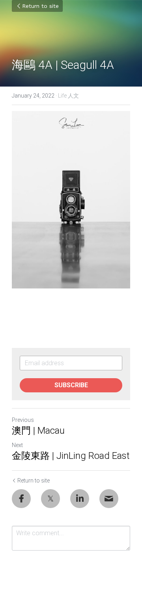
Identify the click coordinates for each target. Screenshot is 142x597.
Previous (23, 420)
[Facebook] (21, 498)
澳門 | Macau (38, 430)
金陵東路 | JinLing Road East (71, 455)
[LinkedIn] (79, 498)
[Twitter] (50, 498)
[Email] (108, 498)
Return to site (40, 6)
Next (17, 445)
